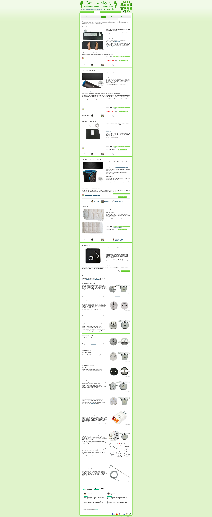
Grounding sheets (84, 16)
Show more (85, 503)
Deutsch (89, 9)
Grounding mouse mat (89, 121)
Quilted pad (109, 18)
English (84, 9)
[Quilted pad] (94, 215)
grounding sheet (117, 41)
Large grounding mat (91, 18)
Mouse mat (97, 18)
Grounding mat (84, 18)
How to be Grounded (86, 279)
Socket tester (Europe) (116, 458)
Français (86, 9)
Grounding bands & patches (111, 16)
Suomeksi (98, 9)
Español (92, 9)
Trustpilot (96, 509)
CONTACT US (117, 12)
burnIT (128, 516)
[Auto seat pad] (94, 255)
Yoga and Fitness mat (103, 18)
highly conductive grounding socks (113, 46)
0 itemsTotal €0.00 (113, 9)
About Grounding (95, 279)
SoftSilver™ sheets (91, 16)
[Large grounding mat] (94, 80)
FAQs (112, 12)
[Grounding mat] (94, 39)
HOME (82, 12)
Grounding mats (103, 16)
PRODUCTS (96, 12)
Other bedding (97, 16)
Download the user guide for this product (92, 108)
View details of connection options (117, 57)
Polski (101, 9)
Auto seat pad (115, 18)
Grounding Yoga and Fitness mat (92, 159)
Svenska (95, 9)
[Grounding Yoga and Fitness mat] (94, 171)
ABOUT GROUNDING (88, 12)
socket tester (117, 296)
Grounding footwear (120, 16)
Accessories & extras (127, 16)
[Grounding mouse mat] (94, 131)
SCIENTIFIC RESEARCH (105, 12)
